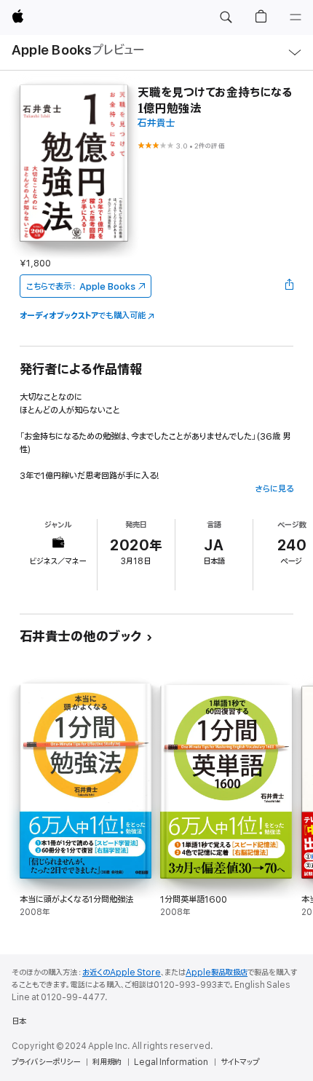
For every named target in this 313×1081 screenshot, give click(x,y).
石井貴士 (156, 123)
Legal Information (171, 1062)
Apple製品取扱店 (216, 972)
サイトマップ (240, 1062)
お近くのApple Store (121, 972)
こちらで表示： (80, 286)
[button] (225, 17)
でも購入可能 (83, 315)
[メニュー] (295, 17)
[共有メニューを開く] (289, 286)
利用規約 (107, 1062)
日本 (19, 1021)
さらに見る (274, 488)
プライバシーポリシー (46, 1062)
